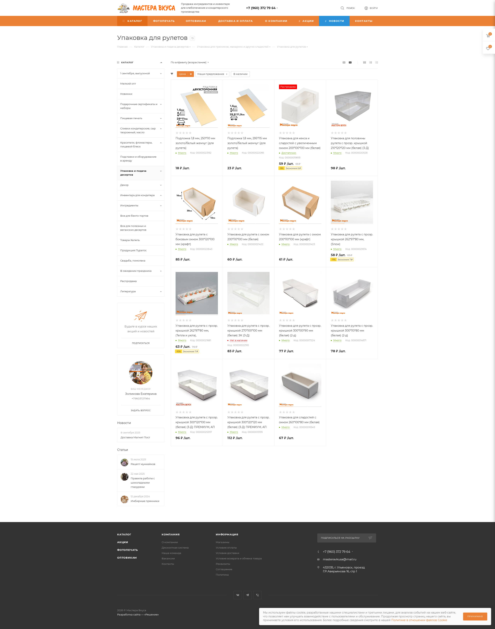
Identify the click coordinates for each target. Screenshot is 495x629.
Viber (257, 595)
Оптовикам (127, 557)
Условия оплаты (226, 547)
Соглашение (224, 569)
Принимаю (475, 616)
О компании (170, 542)
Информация (227, 534)
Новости (124, 423)
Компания (171, 534)
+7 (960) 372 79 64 (261, 8)
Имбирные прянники (145, 501)
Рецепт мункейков (143, 464)
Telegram (247, 595)
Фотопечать (127, 549)
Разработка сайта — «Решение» (138, 614)
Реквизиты (223, 563)
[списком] (370, 62)
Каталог (124, 534)
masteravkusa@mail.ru (339, 559)
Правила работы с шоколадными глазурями (143, 482)
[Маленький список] (344, 62)
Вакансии (168, 558)
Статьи (122, 450)
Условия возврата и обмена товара (239, 558)
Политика (222, 574)
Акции (122, 542)
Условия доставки (227, 553)
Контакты (168, 563)
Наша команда (171, 553)
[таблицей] (376, 62)
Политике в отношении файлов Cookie (419, 620)
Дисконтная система (175, 547)
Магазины (222, 542)
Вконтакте (238, 595)
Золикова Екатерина (141, 394)
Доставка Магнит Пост (135, 437)
